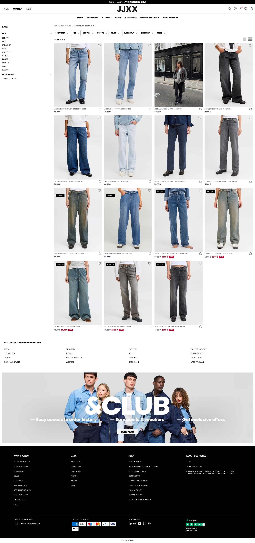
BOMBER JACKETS (198, 349)
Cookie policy (135, 495)
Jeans (69, 26)
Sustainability (20, 485)
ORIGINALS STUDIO (12, 362)
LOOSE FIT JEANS (198, 353)
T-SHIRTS (132, 358)
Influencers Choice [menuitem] (149, 18)
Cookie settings (127, 540)
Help (131, 455)
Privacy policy (135, 490)
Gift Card (18, 481)
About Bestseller (196, 455)
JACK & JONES (21, 455)
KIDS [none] (29, 9)
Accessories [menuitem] (131, 18)
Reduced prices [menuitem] (170, 18)
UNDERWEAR (196, 358)
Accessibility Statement (140, 500)
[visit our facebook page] (130, 524)
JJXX (62, 26)
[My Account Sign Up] (127, 407)
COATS (69, 353)
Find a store (19, 471)
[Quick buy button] (100, 109)
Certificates (20, 500)
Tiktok (74, 476)
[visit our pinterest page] (144, 524)
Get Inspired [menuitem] (92, 18)
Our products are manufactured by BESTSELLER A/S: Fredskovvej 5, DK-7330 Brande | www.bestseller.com (210, 472)
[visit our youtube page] (139, 524)
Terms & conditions (138, 481)
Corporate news (194, 466)
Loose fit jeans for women (84, 26)
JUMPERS (70, 362)
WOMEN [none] (17, 9)
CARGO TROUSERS (74, 358)
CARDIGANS (134, 362)
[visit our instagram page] (134, 524)
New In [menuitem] (80, 18)
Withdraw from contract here (143, 466)
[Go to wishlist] (245, 10)
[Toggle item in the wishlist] (99, 45)
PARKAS (7, 358)
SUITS (131, 353)
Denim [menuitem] (118, 18)
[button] (78, 75)
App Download (21, 495)
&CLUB (16, 476)
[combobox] (62, 33)
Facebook (76, 471)
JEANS (6, 349)
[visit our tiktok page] (149, 524)
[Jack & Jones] (127, 11)
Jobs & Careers (21, 466)
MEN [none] (6, 9)
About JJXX (76, 462)
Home (56, 26)
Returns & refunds (137, 471)
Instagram (76, 466)
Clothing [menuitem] (106, 18)
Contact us (134, 476)
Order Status (135, 462)
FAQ (15, 504)
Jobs (188, 462)
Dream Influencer (22, 490)
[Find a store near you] (235, 10)
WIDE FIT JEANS (197, 362)
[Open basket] (251, 9)
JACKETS (132, 349)
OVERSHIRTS (9, 353)
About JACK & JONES (23, 462)
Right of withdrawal (138, 485)
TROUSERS (70, 349)
